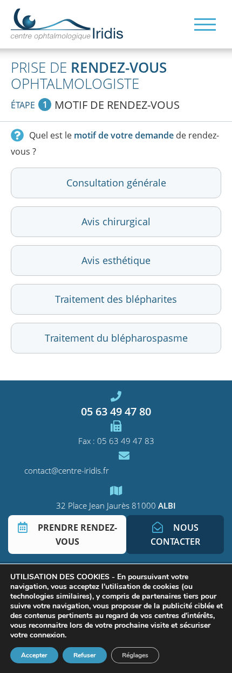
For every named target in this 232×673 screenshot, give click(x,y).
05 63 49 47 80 (116, 411)
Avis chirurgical (116, 221)
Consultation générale (116, 182)
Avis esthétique (116, 260)
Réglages (135, 655)
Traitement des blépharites (116, 299)
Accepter (34, 655)
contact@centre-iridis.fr (66, 470)
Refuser (84, 655)
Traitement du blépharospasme (116, 337)
